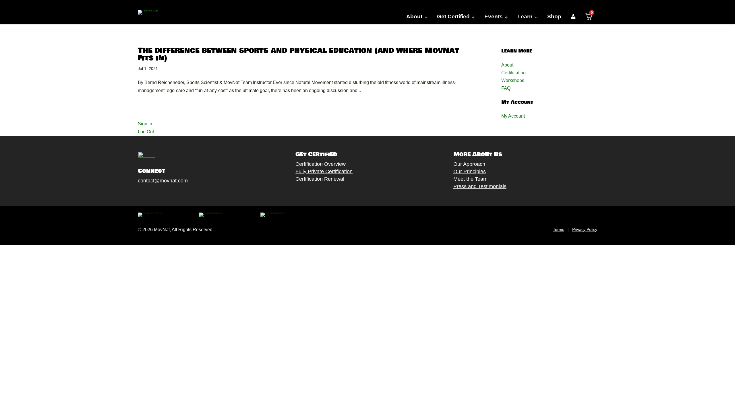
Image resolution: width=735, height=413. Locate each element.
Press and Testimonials (479, 186)
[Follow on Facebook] (135, 194)
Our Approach (469, 164)
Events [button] (493, 16)
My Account (513, 116)
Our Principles (469, 171)
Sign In (145, 123)
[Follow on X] (146, 194)
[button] (573, 17)
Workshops (512, 80)
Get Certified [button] (453, 16)
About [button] (414, 16)
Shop (554, 16)
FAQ (505, 88)
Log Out (146, 131)
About (507, 65)
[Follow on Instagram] (158, 194)
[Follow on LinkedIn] (181, 194)
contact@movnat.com (163, 181)
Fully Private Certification (324, 171)
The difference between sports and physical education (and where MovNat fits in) (298, 54)
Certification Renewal (319, 179)
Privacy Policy (584, 229)
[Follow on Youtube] (169, 194)
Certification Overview (320, 164)
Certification (513, 72)
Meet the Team (470, 179)
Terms (558, 229)
